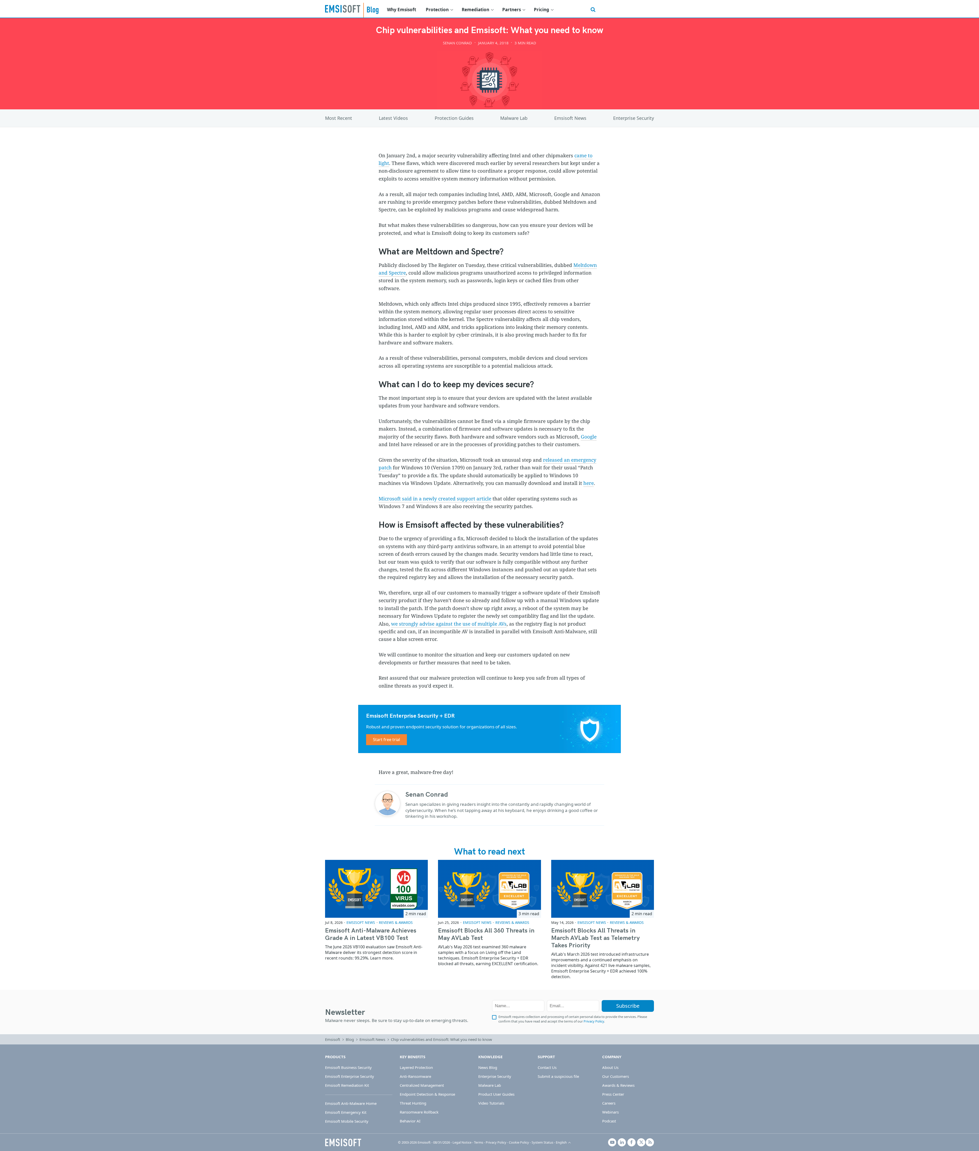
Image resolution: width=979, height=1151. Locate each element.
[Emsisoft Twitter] (641, 1142)
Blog (350, 1039)
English (561, 1142)
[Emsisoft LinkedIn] (622, 1142)
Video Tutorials (491, 1103)
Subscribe (627, 1005)
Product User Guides (496, 1094)
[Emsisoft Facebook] (631, 1142)
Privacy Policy (594, 1021)
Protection (437, 9)
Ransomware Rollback (419, 1112)
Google (589, 436)
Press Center (613, 1094)
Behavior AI (410, 1120)
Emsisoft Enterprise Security (349, 1076)
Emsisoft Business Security (348, 1067)
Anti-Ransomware (415, 1076)
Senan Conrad (457, 42)
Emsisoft (342, 8)
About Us (610, 1067)
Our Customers (615, 1076)
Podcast (609, 1120)
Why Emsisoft (401, 9)
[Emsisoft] (343, 1142)
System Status (542, 1142)
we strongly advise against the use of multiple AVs (449, 623)
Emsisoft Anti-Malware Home (351, 1103)
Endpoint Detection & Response (427, 1094)
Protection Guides (454, 118)
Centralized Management (422, 1085)
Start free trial (386, 739)
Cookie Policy (519, 1142)
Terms (478, 1142)
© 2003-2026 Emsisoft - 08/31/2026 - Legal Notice (434, 1142)
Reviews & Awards (396, 922)
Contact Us (547, 1067)
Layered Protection (416, 1067)
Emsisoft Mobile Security (346, 1121)
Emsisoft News (570, 118)
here (588, 483)
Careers (608, 1103)
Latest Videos (393, 118)
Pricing (541, 9)
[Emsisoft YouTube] (612, 1142)
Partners (511, 9)
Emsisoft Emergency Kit (345, 1112)
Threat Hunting (413, 1103)
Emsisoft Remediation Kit (347, 1085)
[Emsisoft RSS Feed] (650, 1142)
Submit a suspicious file (558, 1076)
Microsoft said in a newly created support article (435, 498)
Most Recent (338, 118)
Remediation (475, 9)
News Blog (487, 1067)
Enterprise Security (633, 118)
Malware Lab (513, 118)
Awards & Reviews (618, 1085)
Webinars (610, 1112)
